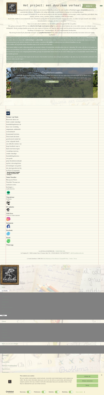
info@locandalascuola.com (77, 253)
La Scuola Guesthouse (12, 8)
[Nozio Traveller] (13, 175)
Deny (87, 385)
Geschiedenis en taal (6, 296)
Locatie (3, 324)
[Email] (8, 235)
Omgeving (4, 329)
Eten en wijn (4, 332)
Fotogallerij (5, 355)
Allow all (87, 376)
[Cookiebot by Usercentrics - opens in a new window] (10, 392)
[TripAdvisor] (8, 195)
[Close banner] (101, 375)
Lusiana (3, 327)
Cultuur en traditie (6, 337)
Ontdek (52, 81)
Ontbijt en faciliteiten (6, 312)
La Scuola (4, 290)
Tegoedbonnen (6, 369)
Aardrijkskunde (5, 299)
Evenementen (5, 349)
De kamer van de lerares (7, 307)
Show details (79, 392)
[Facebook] (8, 228)
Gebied (4, 321)
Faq (3, 358)
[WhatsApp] (8, 242)
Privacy (75, 258)
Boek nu (89, 6)
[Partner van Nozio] (8, 115)
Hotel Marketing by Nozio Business (51, 258)
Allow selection (87, 381)
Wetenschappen (5, 302)
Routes (3, 346)
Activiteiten (4, 335)
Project (3, 315)
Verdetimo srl (60, 251)
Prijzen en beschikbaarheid (9, 365)
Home (3, 287)
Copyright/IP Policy (64, 258)
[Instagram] (8, 221)
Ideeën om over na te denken (10, 343)
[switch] (44, 392)
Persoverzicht (5, 362)
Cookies (71, 258)
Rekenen (4, 304)
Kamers (3, 294)
